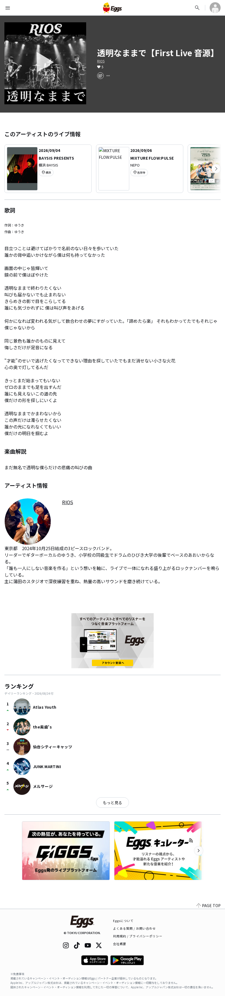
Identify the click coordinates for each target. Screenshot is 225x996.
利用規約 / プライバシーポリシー (138, 936)
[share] (100, 75)
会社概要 (119, 944)
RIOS (101, 61)
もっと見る (112, 802)
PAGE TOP (211, 905)
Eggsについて (123, 920)
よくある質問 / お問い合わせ (134, 928)
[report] (108, 75)
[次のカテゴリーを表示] (216, 168)
